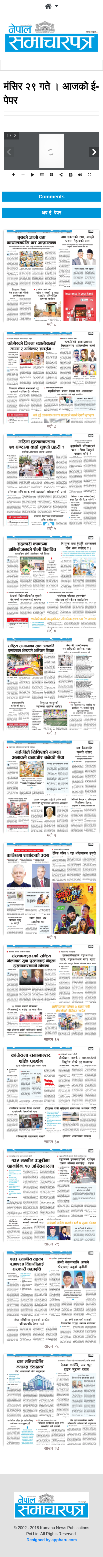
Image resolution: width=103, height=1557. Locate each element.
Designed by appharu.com (51, 1540)
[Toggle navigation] (51, 65)
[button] (51, 6)
